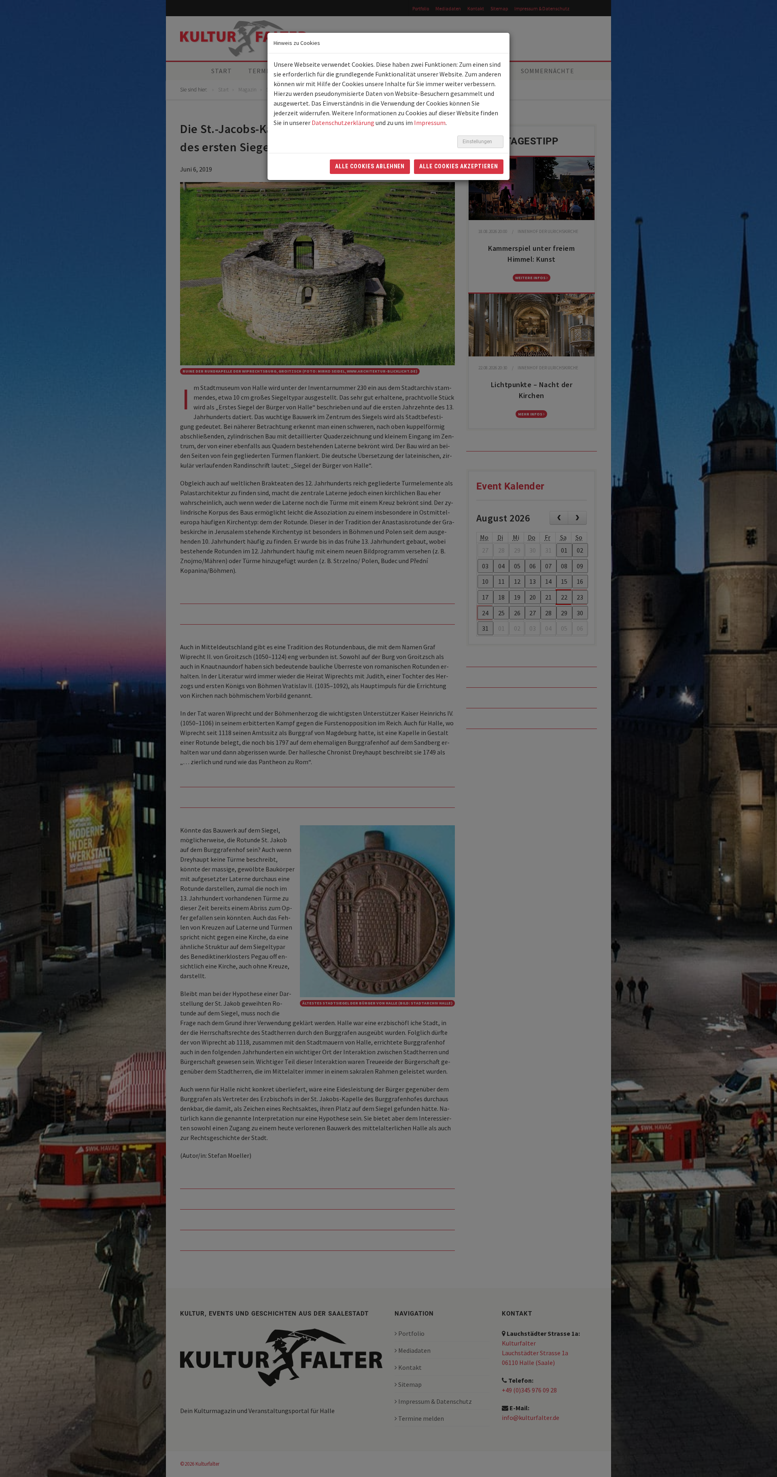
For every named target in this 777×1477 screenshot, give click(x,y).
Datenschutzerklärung (343, 123)
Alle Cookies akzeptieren (458, 166)
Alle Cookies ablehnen (370, 166)
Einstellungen (478, 141)
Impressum (430, 123)
